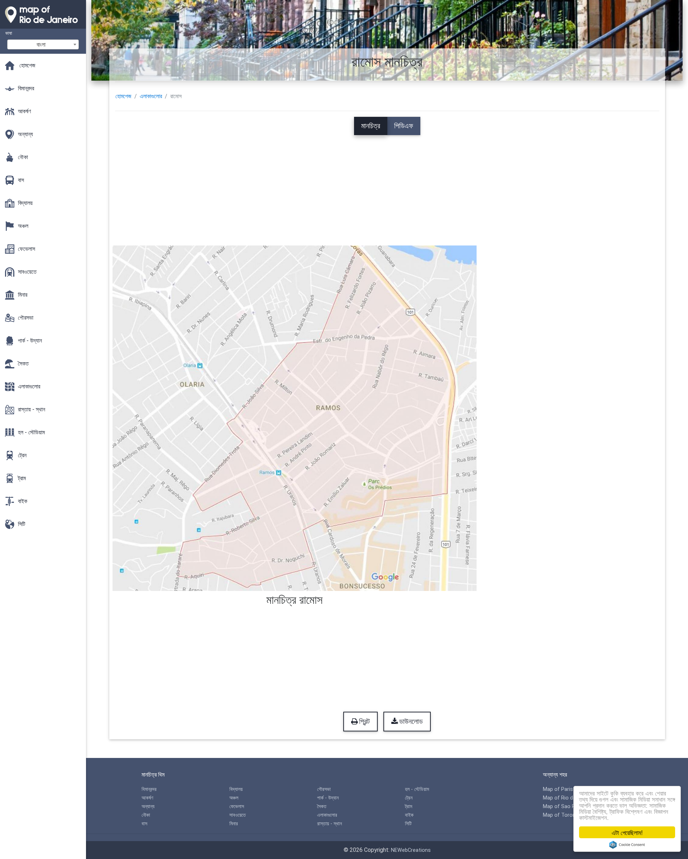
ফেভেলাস (236, 806)
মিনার (233, 824)
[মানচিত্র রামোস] (295, 417)
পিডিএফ (403, 125)
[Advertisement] (387, 185)
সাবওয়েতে (237, 815)
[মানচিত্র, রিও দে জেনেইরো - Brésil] (43, 25)
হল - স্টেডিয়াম (417, 789)
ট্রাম (408, 806)
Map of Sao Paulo (564, 806)
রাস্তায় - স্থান (329, 824)
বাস (144, 824)
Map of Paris (558, 789)
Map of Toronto (562, 815)
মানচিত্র (370, 125)
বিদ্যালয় (236, 789)
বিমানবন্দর (149, 789)
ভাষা (8, 33)
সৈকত (321, 806)
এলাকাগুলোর (151, 96)
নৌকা (146, 815)
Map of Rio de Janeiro (569, 798)
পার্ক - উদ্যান (328, 798)
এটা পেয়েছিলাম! (627, 832)
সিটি (408, 824)
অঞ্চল (233, 798)
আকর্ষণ (147, 798)
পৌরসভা (324, 789)
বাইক (409, 815)
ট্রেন (408, 798)
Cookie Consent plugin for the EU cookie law (627, 845)
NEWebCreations (411, 850)
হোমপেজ (123, 96)
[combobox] (43, 44)
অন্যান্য (148, 806)
